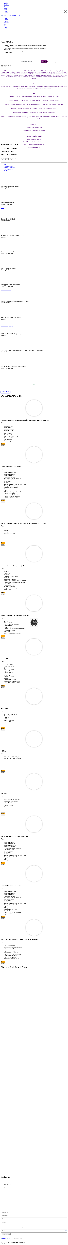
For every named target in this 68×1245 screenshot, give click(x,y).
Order (2, 445)
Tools (5, 9)
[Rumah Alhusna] (34, 622)
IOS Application (8, 166)
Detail (2, 443)
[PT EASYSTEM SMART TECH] (10, 15)
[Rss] (8, 1238)
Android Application (9, 167)
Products (6, 6)
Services (6, 3)
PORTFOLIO (9, 159)
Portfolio (6, 5)
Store (5, 8)
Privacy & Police (17, 1238)
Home (5, 2)
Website (6, 170)
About (5, 11)
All (5, 164)
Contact (6, 12)
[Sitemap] (3, 1238)
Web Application (8, 169)
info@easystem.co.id (9, 1186)
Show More (5, 391)
